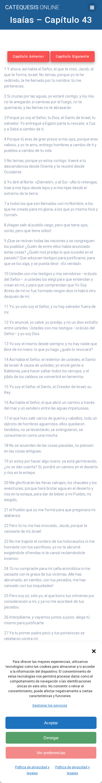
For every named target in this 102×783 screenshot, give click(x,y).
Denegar (51, 737)
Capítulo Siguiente (72, 56)
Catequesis (32, 7)
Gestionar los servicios (49, 705)
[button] (94, 651)
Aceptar (51, 722)
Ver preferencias (51, 752)
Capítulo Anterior (28, 56)
